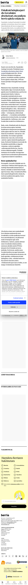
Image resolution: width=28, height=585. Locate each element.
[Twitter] (9, 556)
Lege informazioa (5, 539)
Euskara (23, 6)
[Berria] (5, 515)
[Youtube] (19, 556)
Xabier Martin (9, 56)
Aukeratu (13, 307)
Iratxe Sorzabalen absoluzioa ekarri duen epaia (12, 71)
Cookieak (3, 542)
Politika (17, 6)
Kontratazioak (4, 533)
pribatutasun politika (15, 484)
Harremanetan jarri (5, 524)
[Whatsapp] (2, 556)
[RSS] (23, 556)
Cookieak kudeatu (18, 298)
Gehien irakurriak (8, 375)
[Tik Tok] (26, 556)
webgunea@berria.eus (11, 521)
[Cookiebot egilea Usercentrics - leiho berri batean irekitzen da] (19, 272)
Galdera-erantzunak (5, 532)
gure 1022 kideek (11, 280)
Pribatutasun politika (5, 541)
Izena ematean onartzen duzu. (14, 484)
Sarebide (3, 535)
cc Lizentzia (3, 543)
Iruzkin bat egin (7, 315)
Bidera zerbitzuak (5, 549)
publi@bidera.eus (10, 523)
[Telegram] (6, 556)
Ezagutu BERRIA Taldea (6, 528)
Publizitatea (3, 531)
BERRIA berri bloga (5, 530)
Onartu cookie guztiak (14, 302)
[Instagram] (16, 556)
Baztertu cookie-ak (14, 311)
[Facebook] (13, 556)
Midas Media (4, 550)
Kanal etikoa (3, 544)
